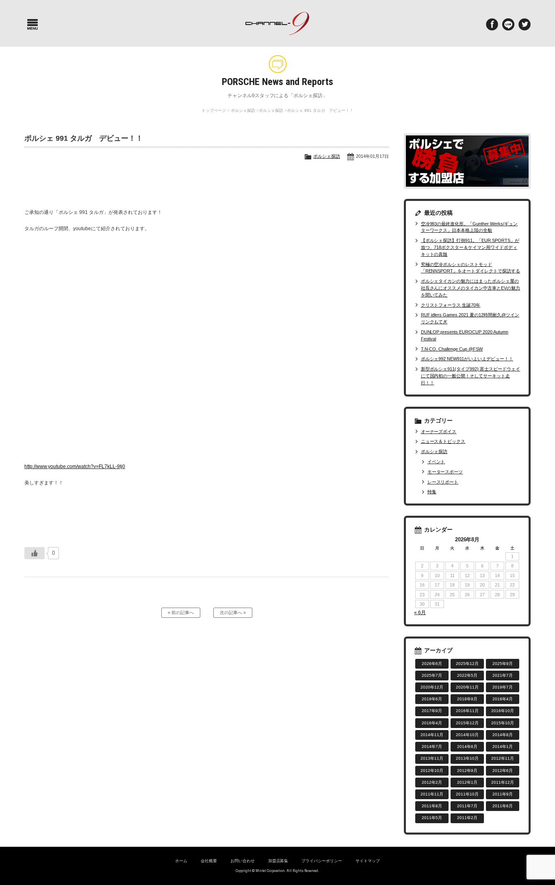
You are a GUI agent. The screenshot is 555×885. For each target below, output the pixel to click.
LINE (508, 24)
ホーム (181, 861)
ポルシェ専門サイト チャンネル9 (277, 23)
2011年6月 (502, 806)
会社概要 (209, 861)
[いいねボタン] (34, 553)
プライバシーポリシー (321, 861)
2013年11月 (432, 758)
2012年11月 (502, 758)
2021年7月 (502, 675)
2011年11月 (432, 794)
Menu (32, 24)
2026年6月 (432, 663)
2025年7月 (432, 675)
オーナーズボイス (438, 431)
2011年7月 (467, 806)
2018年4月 (502, 699)
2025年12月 (467, 663)
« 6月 (420, 612)
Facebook (492, 24)
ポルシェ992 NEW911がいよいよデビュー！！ (467, 358)
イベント (436, 461)
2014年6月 (467, 746)
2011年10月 (467, 794)
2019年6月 (432, 699)
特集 (431, 491)
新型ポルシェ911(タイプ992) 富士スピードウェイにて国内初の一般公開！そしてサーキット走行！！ (470, 375)
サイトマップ (368, 861)
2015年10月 (502, 723)
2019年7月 (502, 687)
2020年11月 (467, 687)
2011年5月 (432, 817)
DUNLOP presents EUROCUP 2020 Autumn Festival (465, 335)
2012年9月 (467, 770)
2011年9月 (502, 794)
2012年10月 (432, 770)
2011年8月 (432, 806)
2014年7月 (432, 746)
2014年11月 (432, 734)
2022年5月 (467, 675)
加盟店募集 (278, 861)
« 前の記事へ (181, 612)
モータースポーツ (445, 471)
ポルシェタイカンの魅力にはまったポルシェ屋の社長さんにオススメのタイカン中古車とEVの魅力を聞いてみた (470, 288)
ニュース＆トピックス (443, 441)
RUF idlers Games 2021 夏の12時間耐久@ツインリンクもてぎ (470, 318)
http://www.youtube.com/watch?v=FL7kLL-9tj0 (74, 466)
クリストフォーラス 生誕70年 (450, 305)
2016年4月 (432, 723)
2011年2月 (467, 817)
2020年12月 (432, 687)
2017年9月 (432, 710)
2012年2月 (432, 782)
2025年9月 (502, 663)
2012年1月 (467, 782)
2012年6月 (502, 770)
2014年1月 (502, 746)
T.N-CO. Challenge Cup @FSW (452, 349)
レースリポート (442, 482)
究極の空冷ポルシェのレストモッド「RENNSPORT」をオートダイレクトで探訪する (470, 268)
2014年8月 (502, 734)
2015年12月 (467, 723)
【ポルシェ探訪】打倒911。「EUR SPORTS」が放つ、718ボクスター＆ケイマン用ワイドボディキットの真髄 (470, 247)
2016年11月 (467, 710)
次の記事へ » (233, 612)
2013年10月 (467, 758)
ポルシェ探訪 (243, 110)
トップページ (214, 110)
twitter (524, 24)
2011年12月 (502, 782)
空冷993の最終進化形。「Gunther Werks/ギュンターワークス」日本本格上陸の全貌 (469, 227)
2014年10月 (467, 734)
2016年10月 (502, 710)
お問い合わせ (242, 861)
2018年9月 (467, 699)
